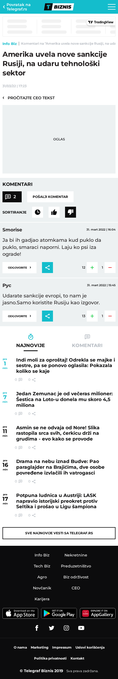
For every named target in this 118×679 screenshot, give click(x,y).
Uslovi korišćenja (90, 647)
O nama (20, 647)
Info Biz (9, 43)
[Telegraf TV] (81, 628)
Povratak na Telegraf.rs (19, 6)
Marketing (39, 647)
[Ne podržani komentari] (70, 212)
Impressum (62, 647)
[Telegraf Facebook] (36, 628)
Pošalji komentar (50, 197)
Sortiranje (14, 212)
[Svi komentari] (37, 212)
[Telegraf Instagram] (66, 628)
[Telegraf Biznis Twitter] (51, 628)
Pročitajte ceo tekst (28, 98)
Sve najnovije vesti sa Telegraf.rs (59, 533)
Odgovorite (19, 267)
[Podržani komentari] (54, 212)
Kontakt (77, 658)
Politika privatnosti (50, 658)
